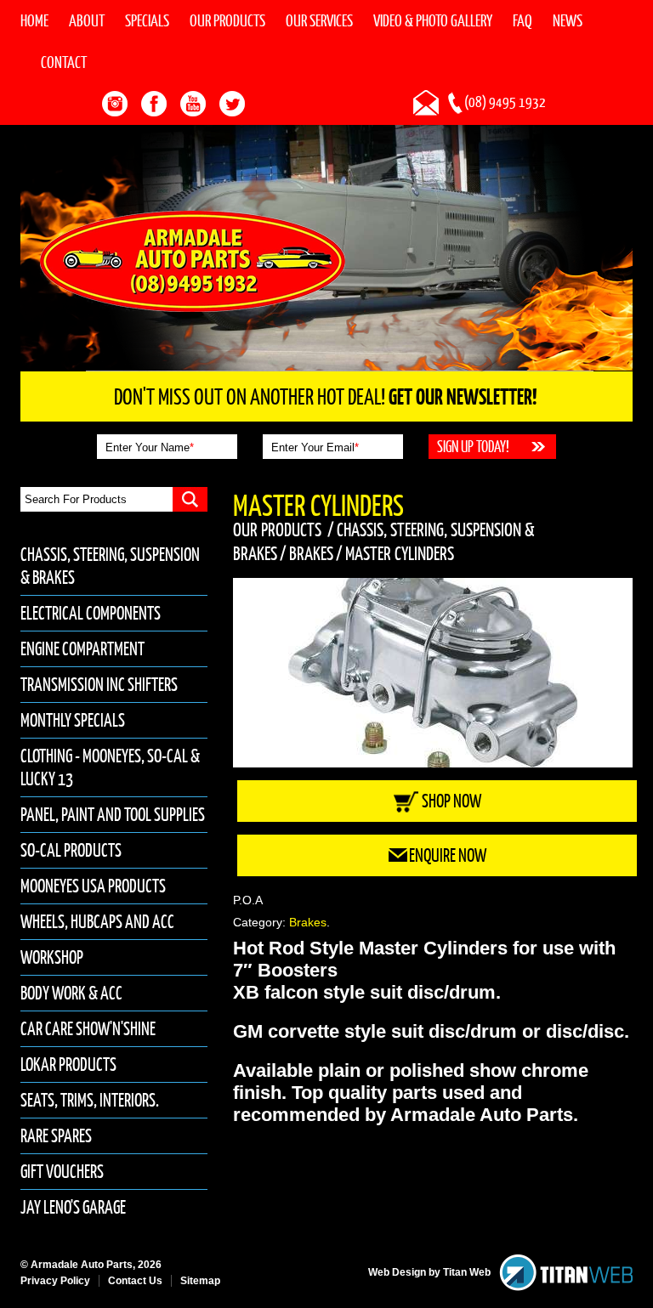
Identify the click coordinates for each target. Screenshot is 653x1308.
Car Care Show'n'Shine (88, 1028)
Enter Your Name (149, 447)
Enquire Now (447, 855)
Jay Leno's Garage (73, 1207)
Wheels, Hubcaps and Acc (97, 921)
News (567, 20)
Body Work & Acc (71, 993)
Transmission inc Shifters (99, 684)
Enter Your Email (315, 447)
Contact (64, 62)
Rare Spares (56, 1135)
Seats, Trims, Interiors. (89, 1100)
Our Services (319, 20)
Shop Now (451, 801)
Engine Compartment (82, 648)
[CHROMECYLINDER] (433, 672)
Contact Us (135, 1281)
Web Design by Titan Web (429, 1272)
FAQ (522, 20)
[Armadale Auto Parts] (192, 260)
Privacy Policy (55, 1281)
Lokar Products (68, 1064)
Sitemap (200, 1281)
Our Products (227, 20)
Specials (147, 20)
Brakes (311, 553)
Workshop (51, 957)
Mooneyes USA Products (93, 886)
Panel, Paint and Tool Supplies (112, 814)
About (87, 20)
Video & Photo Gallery (432, 20)
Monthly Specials (72, 720)
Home (34, 20)
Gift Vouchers (62, 1171)
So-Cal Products (71, 850)
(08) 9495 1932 (505, 102)
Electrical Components (90, 613)
